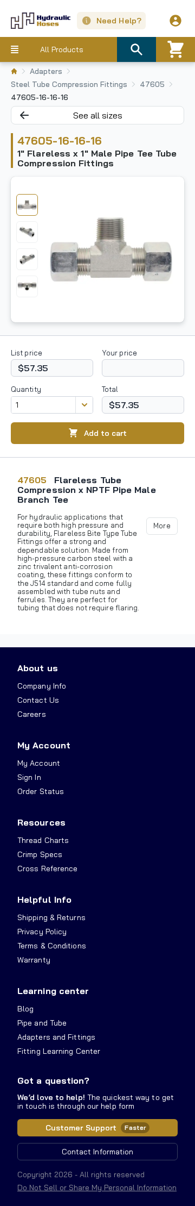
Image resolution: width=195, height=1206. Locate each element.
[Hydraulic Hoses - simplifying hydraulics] (35, 20)
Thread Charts (43, 840)
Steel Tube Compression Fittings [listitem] (69, 84)
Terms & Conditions (51, 946)
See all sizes (97, 115)
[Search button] (136, 49)
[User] (175, 20)
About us (37, 668)
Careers (31, 714)
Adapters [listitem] (46, 71)
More (161, 525)
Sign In (29, 777)
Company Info (41, 686)
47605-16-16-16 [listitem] (39, 97)
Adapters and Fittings (56, 1037)
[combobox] (43, 405)
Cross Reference (47, 868)
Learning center (53, 990)
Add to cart (105, 433)
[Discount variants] (84, 405)
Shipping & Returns (51, 917)
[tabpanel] (111, 249)
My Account (43, 745)
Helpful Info (44, 899)
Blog (25, 1009)
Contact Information (98, 1152)
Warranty (33, 960)
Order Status (40, 791)
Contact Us (38, 700)
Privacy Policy (42, 931)
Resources (41, 822)
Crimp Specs (39, 854)
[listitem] (14, 71)
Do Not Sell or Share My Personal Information (97, 1187)
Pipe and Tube (42, 1023)
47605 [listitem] (152, 84)
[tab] (27, 205)
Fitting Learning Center (58, 1051)
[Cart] (175, 49)
